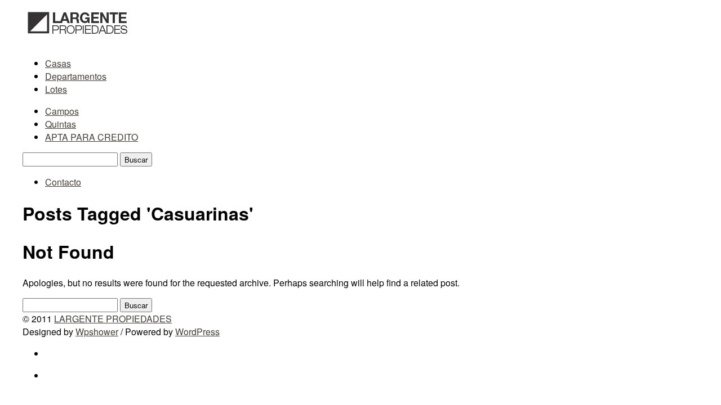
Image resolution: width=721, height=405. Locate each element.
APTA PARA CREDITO (91, 136)
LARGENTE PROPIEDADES (113, 318)
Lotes (56, 89)
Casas (58, 63)
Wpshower (96, 331)
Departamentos (75, 76)
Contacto (63, 182)
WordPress (197, 331)
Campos (62, 111)
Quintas (60, 124)
